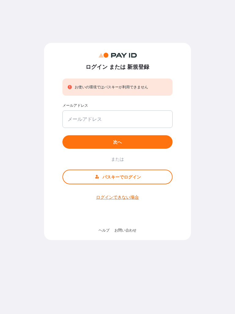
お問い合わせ (125, 230)
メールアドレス (75, 105)
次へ (117, 141)
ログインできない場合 (117, 197)
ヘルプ (104, 230)
